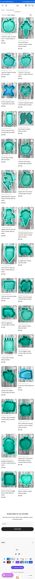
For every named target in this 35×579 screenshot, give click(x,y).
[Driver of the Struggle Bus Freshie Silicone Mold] (9, 479)
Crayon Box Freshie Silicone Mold (7, 359)
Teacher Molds (10, 10)
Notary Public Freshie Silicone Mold (25, 492)
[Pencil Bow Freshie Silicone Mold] (26, 118)
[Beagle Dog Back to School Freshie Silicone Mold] (9, 446)
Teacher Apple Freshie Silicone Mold (8, 73)
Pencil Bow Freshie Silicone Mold (24, 130)
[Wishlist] (28, 5)
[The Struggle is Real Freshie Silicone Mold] (26, 341)
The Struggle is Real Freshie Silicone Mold (24, 352)
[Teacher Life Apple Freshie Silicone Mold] (26, 148)
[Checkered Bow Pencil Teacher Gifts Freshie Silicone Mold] (26, 218)
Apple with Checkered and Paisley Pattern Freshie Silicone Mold (25, 460)
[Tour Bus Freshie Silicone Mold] (26, 374)
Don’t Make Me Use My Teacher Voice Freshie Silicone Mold (25, 425)
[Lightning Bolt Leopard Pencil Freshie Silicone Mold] (9, 181)
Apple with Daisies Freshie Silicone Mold (7, 392)
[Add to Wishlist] (15, 19)
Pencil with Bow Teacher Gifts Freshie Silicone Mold (25, 44)
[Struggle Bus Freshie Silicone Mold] (26, 250)
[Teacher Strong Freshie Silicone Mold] (9, 285)
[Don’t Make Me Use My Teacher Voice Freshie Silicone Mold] (26, 409)
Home (3, 10)
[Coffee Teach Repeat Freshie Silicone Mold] (9, 406)
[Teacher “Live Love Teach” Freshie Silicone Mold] (26, 61)
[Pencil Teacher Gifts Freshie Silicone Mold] (9, 90)
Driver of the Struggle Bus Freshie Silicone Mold (8, 493)
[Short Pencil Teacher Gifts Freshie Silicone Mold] (9, 253)
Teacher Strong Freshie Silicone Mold (8, 297)
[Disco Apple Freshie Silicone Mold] (26, 314)
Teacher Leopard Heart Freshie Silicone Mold (25, 104)
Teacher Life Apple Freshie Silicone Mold (24, 163)
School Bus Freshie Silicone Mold (7, 159)
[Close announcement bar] (33, 1)
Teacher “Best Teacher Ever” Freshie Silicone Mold (8, 39)
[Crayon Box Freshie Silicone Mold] (9, 344)
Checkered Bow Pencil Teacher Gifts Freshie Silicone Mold (25, 235)
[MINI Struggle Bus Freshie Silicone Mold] (9, 312)
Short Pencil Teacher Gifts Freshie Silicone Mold (8, 270)
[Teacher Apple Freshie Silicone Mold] (9, 61)
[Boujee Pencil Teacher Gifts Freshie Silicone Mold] (9, 216)
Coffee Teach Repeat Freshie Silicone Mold (8, 418)
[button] (2, 5)
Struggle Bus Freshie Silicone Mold (24, 262)
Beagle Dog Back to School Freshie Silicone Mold (8, 463)
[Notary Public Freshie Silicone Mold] (26, 479)
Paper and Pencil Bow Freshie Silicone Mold (25, 298)
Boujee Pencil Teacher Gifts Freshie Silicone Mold (8, 231)
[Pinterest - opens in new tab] (19, 554)
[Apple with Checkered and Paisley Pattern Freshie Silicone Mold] (26, 444)
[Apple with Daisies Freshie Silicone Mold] (9, 376)
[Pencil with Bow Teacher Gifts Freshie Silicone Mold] (26, 28)
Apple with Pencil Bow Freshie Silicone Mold (25, 193)
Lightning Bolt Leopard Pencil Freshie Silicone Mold (8, 198)
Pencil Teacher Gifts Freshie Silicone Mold (7, 103)
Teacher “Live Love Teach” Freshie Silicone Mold (25, 74)
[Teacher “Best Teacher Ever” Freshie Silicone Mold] (9, 25)
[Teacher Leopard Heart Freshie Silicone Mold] (26, 91)
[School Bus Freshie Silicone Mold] (9, 146)
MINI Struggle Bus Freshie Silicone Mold (7, 324)
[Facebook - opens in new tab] (16, 554)
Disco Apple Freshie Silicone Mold (24, 327)
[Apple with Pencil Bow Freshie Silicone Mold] (26, 179)
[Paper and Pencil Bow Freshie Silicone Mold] (26, 286)
